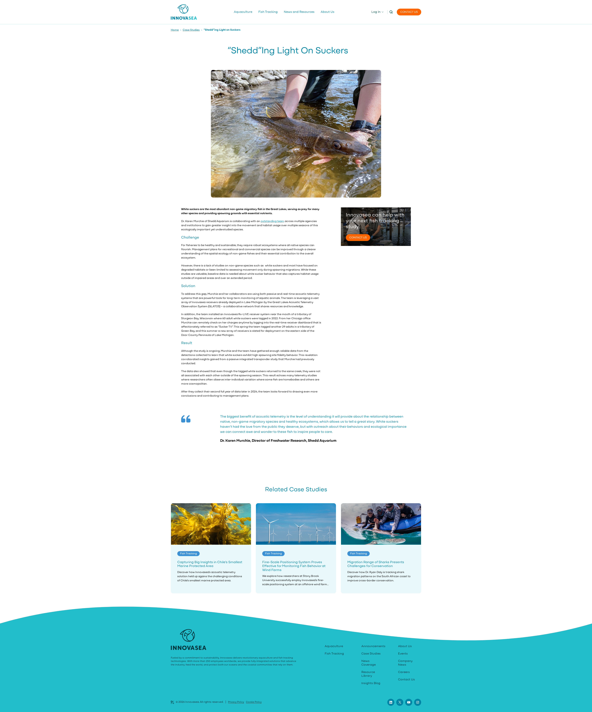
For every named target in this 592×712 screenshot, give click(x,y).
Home (175, 30)
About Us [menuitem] (327, 12)
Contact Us (409, 12)
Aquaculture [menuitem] (243, 12)
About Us (405, 646)
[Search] (391, 11)
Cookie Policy (254, 702)
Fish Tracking (334, 653)
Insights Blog (370, 683)
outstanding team (272, 221)
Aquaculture (334, 646)
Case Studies (191, 30)
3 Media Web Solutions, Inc (172, 702)
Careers (404, 672)
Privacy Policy (236, 702)
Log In (375, 12)
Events (403, 653)
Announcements (373, 646)
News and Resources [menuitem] (299, 12)
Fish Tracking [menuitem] (268, 12)
